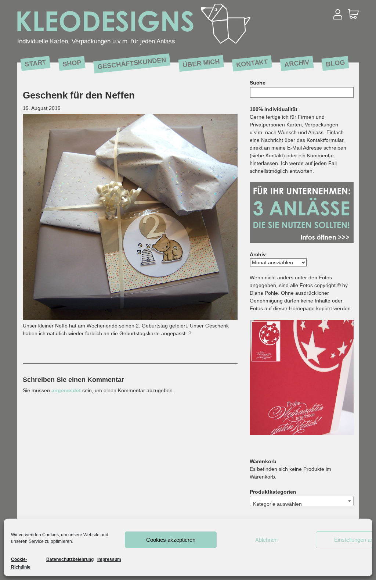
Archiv (297, 63)
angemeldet (66, 390)
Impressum (109, 559)
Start (35, 63)
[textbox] (301, 504)
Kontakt (252, 63)
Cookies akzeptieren (170, 540)
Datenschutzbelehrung (70, 559)
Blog (335, 63)
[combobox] (302, 501)
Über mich (201, 63)
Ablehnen (266, 540)
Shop (72, 63)
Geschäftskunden (131, 63)
